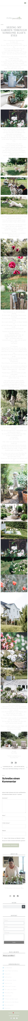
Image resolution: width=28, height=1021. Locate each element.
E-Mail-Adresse (6, 823)
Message (6, 932)
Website (4, 830)
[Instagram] (10, 896)
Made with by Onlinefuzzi (14, 1012)
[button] (25, 2)
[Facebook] (17, 896)
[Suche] (23, 906)
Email (6, 926)
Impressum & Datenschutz (14, 1015)
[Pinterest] (14, 896)
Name (4, 815)
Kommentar (5, 798)
